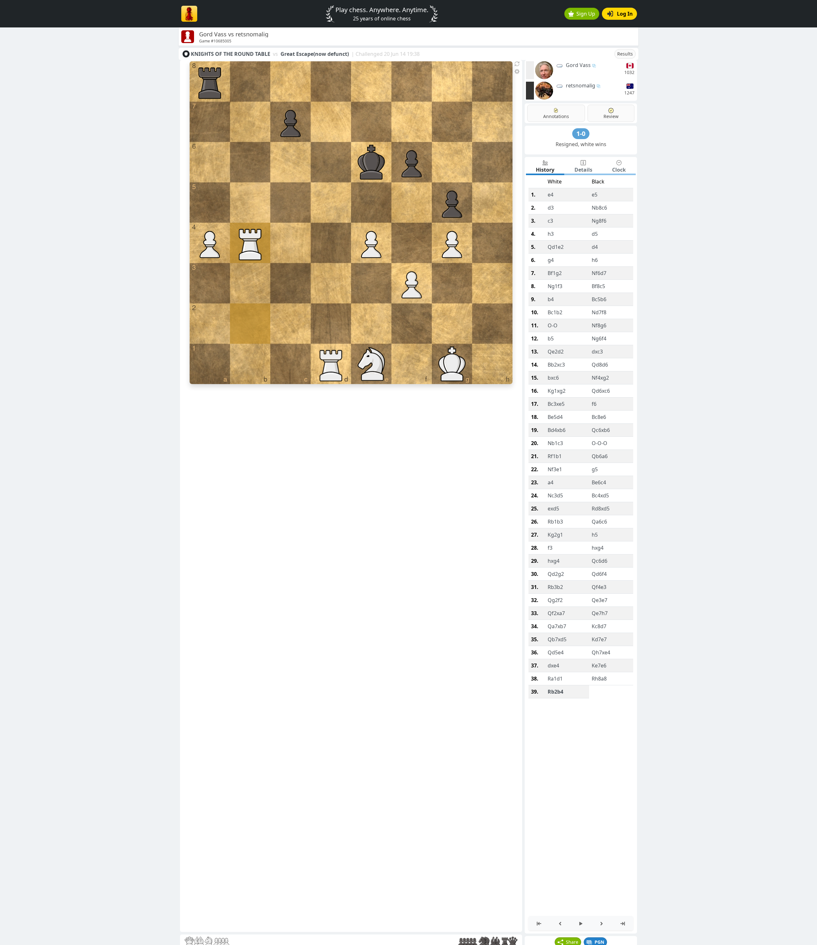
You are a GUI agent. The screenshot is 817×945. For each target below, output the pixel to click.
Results (625, 54)
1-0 (580, 133)
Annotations (556, 116)
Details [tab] (583, 169)
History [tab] (545, 169)
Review (610, 116)
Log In (625, 13)
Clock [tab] (619, 169)
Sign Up (585, 13)
